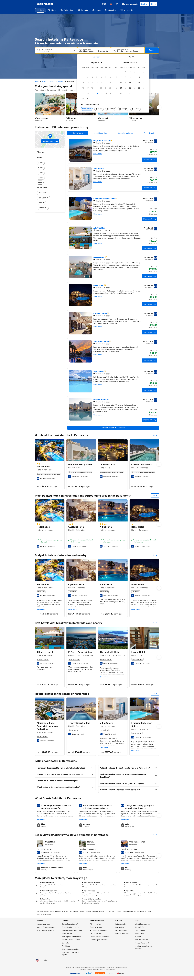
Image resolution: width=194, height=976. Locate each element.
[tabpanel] (113, 86)
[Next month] (145, 62)
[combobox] (56, 51)
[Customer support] (117, 4)
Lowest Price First (100, 133)
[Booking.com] (45, 4)
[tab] (96, 57)
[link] (50, 163)
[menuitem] (40, 10)
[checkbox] (110, 71)
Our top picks (78, 133)
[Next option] (159, 107)
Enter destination (46, 49)
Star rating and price (125, 133)
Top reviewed (149, 133)
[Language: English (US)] (111, 4)
